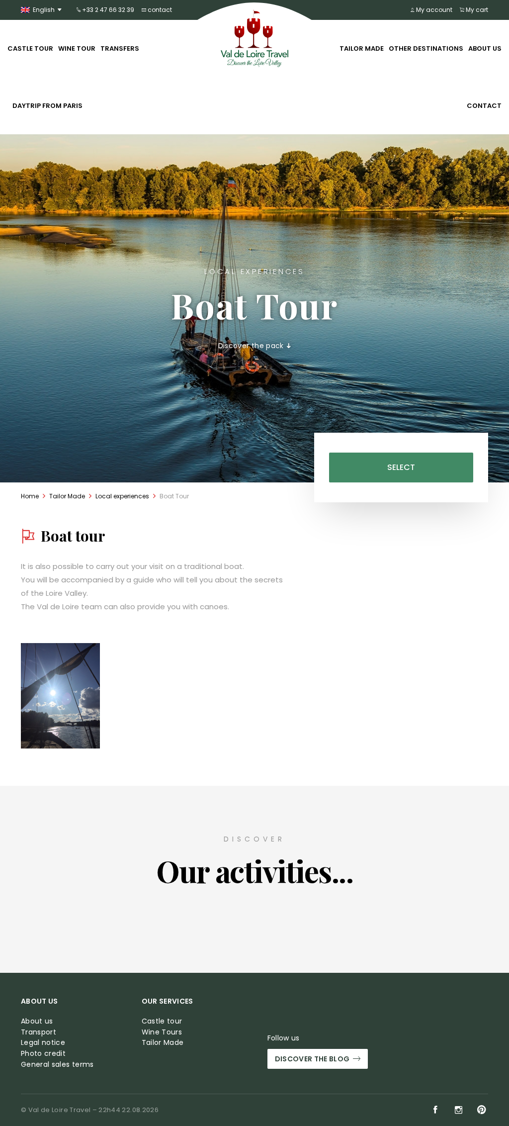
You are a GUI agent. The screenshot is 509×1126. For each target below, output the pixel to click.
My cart (476, 9)
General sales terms (57, 1064)
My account (433, 9)
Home (30, 496)
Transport (38, 1032)
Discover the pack (252, 346)
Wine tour (76, 48)
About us (485, 48)
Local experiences (122, 496)
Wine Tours (162, 1032)
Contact (484, 105)
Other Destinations (426, 48)
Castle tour (30, 48)
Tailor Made (361, 48)
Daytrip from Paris (47, 105)
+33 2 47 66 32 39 (107, 9)
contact (159, 9)
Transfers (119, 48)
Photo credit (43, 1053)
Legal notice (43, 1042)
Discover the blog (312, 1059)
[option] (60, 696)
